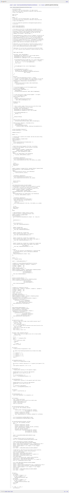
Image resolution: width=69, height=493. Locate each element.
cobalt (11, 4)
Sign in (67, 1)
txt (64, 491)
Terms (12, 491)
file (30, 7)
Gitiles (6, 491)
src (40, 4)
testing (43, 4)
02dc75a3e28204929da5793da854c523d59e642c (27, 4)
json (67, 491)
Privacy (9, 491)
